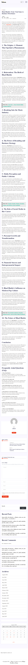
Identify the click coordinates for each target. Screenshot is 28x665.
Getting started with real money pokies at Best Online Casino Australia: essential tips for (13, 526)
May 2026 (4, 582)
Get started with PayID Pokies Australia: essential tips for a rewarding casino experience (14, 534)
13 (14, 632)
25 (7, 637)
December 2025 (5, 595)
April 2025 (4, 616)
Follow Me (14, 432)
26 (10, 637)
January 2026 (5, 593)
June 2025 (4, 611)
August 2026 (5, 574)
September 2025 (5, 603)
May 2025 (4, 613)
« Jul (13, 642)
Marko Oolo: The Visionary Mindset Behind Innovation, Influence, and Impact (17, 445)
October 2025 (5, 600)
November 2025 (5, 598)
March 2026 (4, 587)
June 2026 (4, 579)
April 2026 (4, 585)
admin (8, 17)
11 (7, 632)
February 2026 (5, 590)
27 (14, 637)
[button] (22, 2)
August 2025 (5, 606)
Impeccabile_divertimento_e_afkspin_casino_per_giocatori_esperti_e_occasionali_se (14, 517)
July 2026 (4, 577)
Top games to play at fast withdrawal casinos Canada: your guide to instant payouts (13, 530)
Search (3, 506)
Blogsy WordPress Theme (17, 662)
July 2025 (4, 608)
